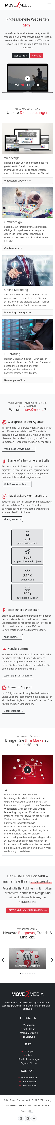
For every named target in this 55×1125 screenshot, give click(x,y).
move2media (17, 1100)
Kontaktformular (29, 1077)
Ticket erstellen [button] (29, 1085)
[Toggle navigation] (49, 5)
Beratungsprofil (13, 380)
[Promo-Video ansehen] (27, 78)
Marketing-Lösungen (16, 312)
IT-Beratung (29, 1036)
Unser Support (12, 710)
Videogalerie (11, 519)
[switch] (31, 1111)
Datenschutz (25, 1105)
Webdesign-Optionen (16, 180)
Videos (29, 1055)
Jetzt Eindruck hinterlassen (25, 910)
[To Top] (51, 1118)
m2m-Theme (11, 636)
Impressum (11, 1105)
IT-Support (29, 1051)
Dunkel (24, 1111)
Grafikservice (11, 248)
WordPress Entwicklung (17, 448)
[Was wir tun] (44, 68)
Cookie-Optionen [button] (41, 1105)
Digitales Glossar (29, 1063)
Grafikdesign (25, 808)
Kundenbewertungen (29, 1059)
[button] (20, 973)
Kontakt (36, 55)
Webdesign (10, 808)
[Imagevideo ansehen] (28, 770)
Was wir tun (20, 55)
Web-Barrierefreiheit (15, 484)
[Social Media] (21, 1118)
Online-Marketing (29, 1032)
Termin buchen (29, 1081)
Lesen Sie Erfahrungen (16, 675)
